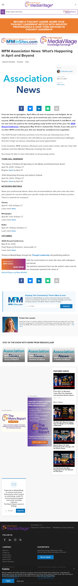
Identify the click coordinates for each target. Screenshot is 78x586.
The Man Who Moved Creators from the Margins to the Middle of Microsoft (63, 423)
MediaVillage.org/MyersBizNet (14, 272)
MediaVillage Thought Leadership (63, 527)
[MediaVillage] (39, 5)
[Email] (47, 108)
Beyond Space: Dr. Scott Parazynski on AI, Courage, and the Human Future (63, 446)
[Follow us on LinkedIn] (10, 540)
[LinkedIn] (39, 108)
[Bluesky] (30, 108)
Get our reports (45, 557)
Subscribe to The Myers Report (41, 527)
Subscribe (66, 306)
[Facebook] (21, 108)
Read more (20, 581)
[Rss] (20, 540)
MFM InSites (61, 84)
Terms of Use (7, 559)
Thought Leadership (40, 255)
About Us (5, 550)
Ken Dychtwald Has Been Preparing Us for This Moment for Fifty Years (63, 469)
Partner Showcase (8, 561)
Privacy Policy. (50, 576)
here (11, 170)
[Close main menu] (74, 569)
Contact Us (6, 553)
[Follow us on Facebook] (5, 540)
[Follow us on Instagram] (15, 540)
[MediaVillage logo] (16, 528)
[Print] (56, 108)
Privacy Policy (7, 555)
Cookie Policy (7, 557)
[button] (75, 5)
